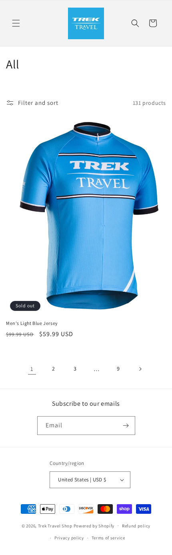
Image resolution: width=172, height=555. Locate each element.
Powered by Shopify (94, 525)
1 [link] (32, 369)
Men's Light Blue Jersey (32, 323)
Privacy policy (69, 538)
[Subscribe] (126, 425)
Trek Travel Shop (55, 525)
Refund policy (136, 526)
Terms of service (108, 538)
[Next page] (140, 369)
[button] (16, 23)
